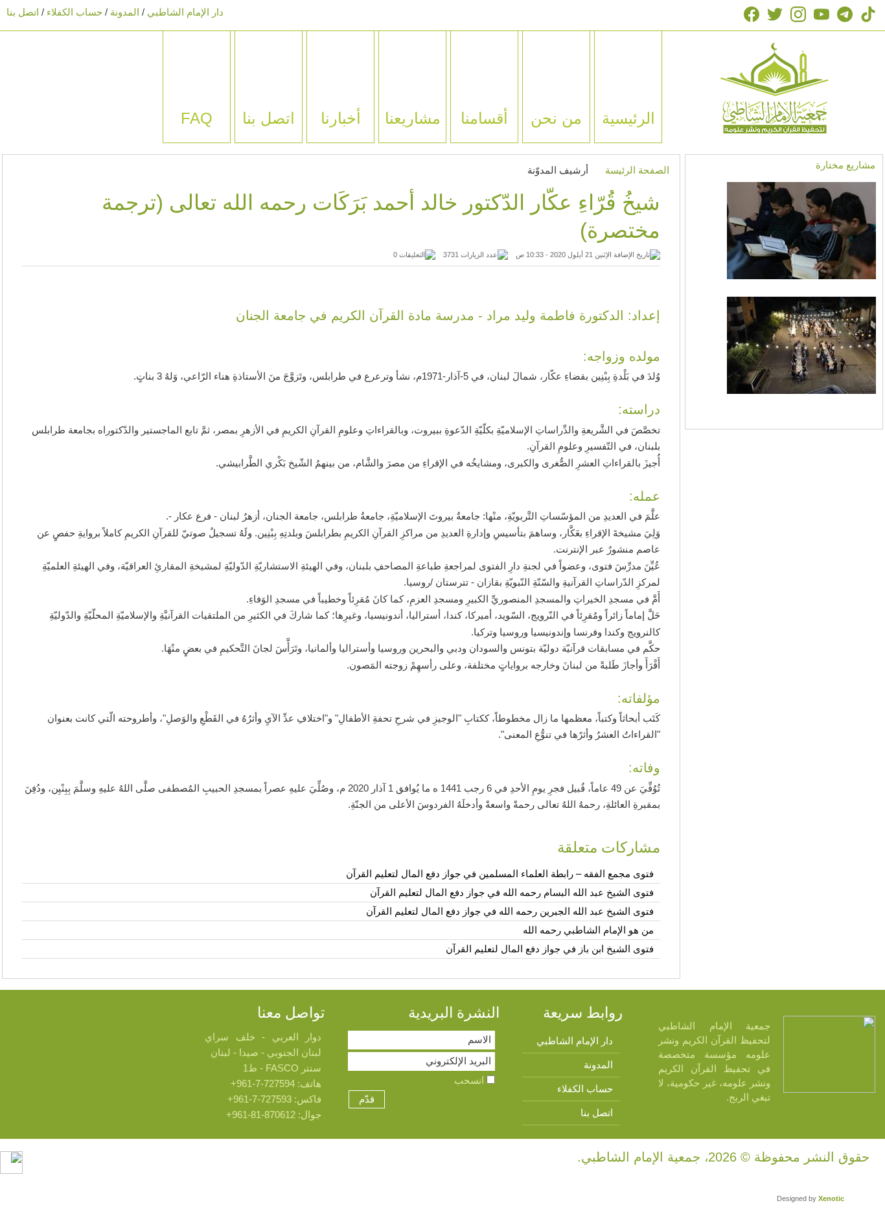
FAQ (197, 118)
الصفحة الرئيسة (637, 170)
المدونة (124, 11)
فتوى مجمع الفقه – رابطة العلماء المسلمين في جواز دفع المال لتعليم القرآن (500, 873)
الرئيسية (628, 118)
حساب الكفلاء (74, 11)
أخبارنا (341, 118)
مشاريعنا (413, 118)
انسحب (470, 1080)
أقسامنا (484, 118)
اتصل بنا (22, 11)
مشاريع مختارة (845, 164)
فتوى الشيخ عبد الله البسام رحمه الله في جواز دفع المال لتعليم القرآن (512, 892)
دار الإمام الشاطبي (185, 11)
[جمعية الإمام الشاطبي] (774, 87)
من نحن (556, 118)
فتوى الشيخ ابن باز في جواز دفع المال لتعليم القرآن (550, 948)
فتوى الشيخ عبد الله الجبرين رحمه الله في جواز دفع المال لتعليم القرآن (510, 911)
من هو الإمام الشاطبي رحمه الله (588, 929)
